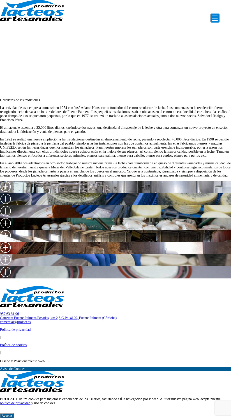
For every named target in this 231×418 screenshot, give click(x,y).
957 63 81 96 (9, 314)
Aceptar (7, 415)
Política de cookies (13, 345)
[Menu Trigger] (214, 18)
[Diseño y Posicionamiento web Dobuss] (54, 361)
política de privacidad (15, 403)
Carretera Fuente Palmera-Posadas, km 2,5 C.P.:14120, (58, 318)
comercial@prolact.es (15, 322)
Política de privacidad (15, 329)
